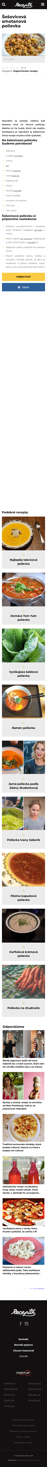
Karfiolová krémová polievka (23, 953)
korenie (17, 170)
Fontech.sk (34, 1383)
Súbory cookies (23, 1437)
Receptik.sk (10, 1389)
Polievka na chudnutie (23, 1008)
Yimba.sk (9, 1406)
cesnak (17, 190)
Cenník (23, 1356)
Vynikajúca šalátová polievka (23, 673)
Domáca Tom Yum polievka (23, 617)
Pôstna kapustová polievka (23, 897)
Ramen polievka (23, 728)
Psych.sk (9, 1400)
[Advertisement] (23, 98)
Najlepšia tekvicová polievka (23, 561)
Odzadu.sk (34, 1394)
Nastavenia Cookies (23, 1442)
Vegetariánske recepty (25, 71)
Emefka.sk (34, 1400)
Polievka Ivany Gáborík (23, 840)
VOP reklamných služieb (23, 1425)
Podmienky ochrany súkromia (23, 1431)
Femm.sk (9, 1394)
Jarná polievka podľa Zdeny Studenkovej (23, 785)
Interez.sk (9, 1383)
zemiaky (18, 156)
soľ (7, 166)
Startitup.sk (35, 1389)
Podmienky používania (23, 1420)
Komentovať (23, 276)
